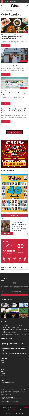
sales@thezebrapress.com (7, 398)
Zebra (3, 90)
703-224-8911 (13, 397)
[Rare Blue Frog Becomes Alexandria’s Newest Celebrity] (23, 310)
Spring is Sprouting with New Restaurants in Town (11, 38)
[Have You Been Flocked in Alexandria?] (5, 310)
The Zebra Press (24, 407)
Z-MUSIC (3, 380)
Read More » (6, 45)
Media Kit (3, 378)
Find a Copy (14, 132)
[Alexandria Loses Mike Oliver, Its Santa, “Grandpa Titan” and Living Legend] (14, 305)
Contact (3, 373)
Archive (3, 364)
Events (2, 367)
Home (3, 10)
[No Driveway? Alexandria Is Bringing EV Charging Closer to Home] (23, 316)
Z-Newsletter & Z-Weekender (7, 382)
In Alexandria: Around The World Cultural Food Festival (15, 1)
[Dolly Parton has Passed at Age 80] (5, 316)
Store (2, 371)
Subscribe (3, 375)
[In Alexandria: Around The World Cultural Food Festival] (14, 310)
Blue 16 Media (17, 409)
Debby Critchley (5, 34)
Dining (2, 369)
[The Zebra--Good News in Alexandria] (14, 5)
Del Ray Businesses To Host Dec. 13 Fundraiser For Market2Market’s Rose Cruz (14, 111)
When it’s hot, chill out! (9, 66)
